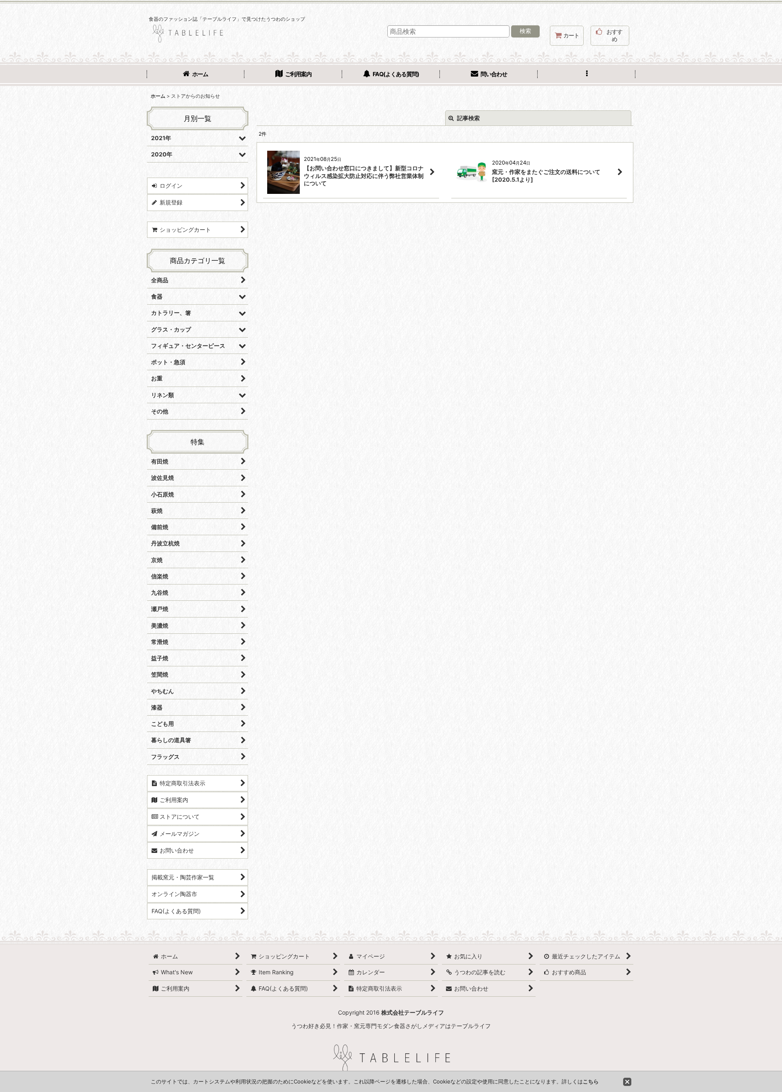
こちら (591, 1081)
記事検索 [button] (468, 117)
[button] (586, 75)
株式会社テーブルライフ (412, 1012)
